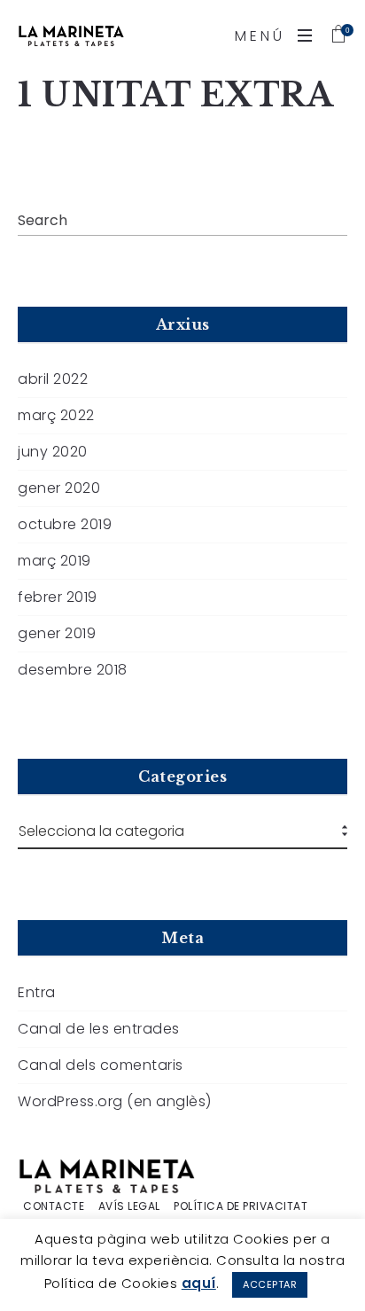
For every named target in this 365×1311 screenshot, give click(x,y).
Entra (37, 993)
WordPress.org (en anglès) (115, 1102)
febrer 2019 (57, 597)
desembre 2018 (73, 670)
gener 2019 (57, 634)
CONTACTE (53, 1206)
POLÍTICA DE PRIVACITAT (240, 1206)
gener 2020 (59, 488)
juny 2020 (53, 452)
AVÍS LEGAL (129, 1206)
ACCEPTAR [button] (270, 1284)
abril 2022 (53, 379)
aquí (199, 1283)
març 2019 (54, 561)
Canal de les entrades (99, 1029)
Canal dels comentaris (100, 1065)
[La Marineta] (71, 35)
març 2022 (56, 416)
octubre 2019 (65, 525)
